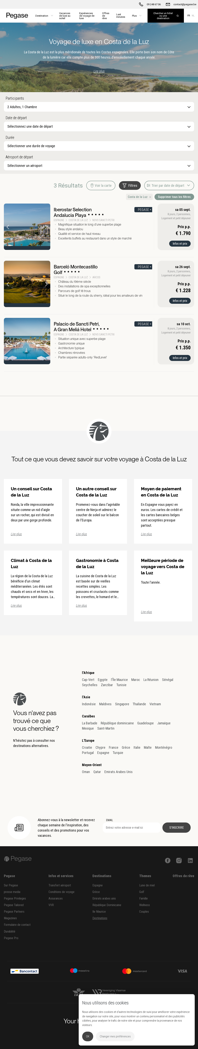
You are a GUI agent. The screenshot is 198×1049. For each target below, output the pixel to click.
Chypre (100, 747)
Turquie (118, 753)
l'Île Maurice (119, 680)
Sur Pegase (11, 885)
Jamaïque (164, 723)
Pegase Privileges (15, 898)
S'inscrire (176, 827)
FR (188, 15)
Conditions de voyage (61, 892)
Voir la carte (103, 185)
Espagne (103, 753)
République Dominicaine (106, 905)
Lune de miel (147, 885)
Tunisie (121, 685)
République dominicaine (117, 723)
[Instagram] (179, 860)
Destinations (99, 918)
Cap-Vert (88, 680)
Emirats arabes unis (104, 898)
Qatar (97, 772)
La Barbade (89, 723)
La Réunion (151, 680)
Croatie (87, 747)
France (113, 747)
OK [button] (87, 1036)
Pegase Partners (14, 911)
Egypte (103, 680)
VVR (51, 905)
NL (193, 15)
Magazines (10, 918)
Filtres (132, 185)
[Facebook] (168, 860)
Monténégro (163, 747)
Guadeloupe (145, 723)
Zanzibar (107, 685)
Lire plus (99, 71)
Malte (148, 747)
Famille (143, 898)
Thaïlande (139, 704)
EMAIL (109, 820)
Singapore (122, 704)
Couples (144, 911)
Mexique (88, 728)
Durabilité (9, 931)
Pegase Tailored (14, 905)
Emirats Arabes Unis (118, 772)
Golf (141, 892)
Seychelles (89, 685)
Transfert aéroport (60, 885)
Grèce (126, 747)
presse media (12, 892)
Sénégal (167, 680)
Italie (137, 747)
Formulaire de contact (17, 925)
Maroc (135, 680)
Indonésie (89, 704)
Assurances (56, 898)
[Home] (16, 16)
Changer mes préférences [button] (115, 1036)
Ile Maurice (99, 911)
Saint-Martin (105, 728)
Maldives (105, 704)
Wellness (144, 905)
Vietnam (155, 704)
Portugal (88, 753)
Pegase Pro (11, 938)
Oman (86, 772)
